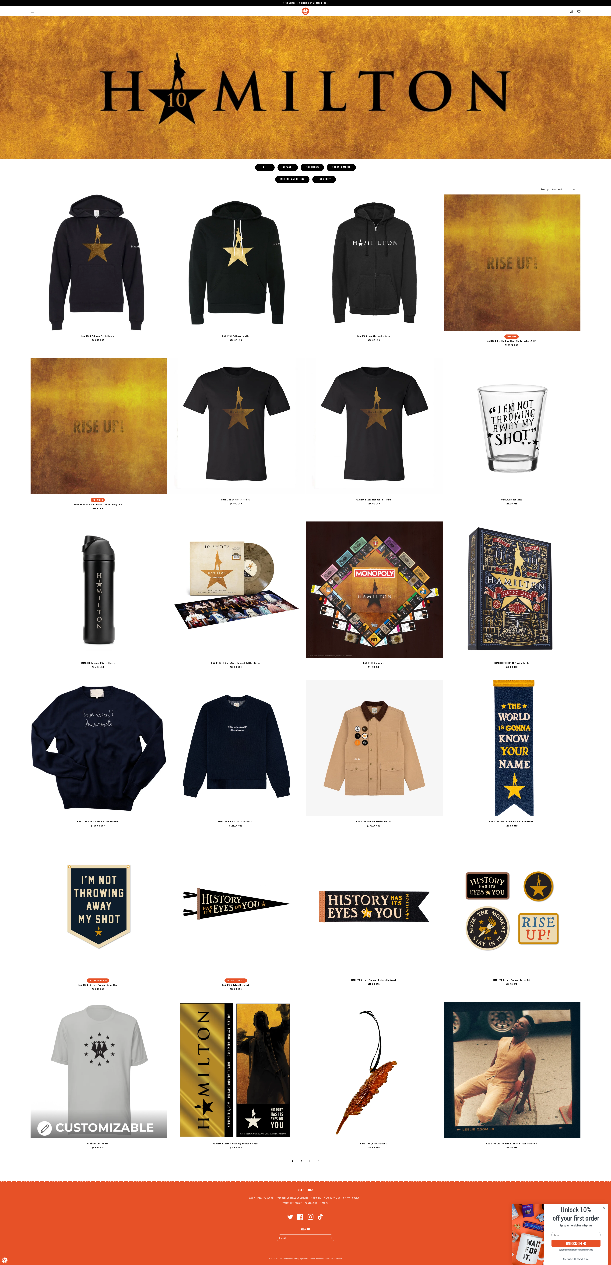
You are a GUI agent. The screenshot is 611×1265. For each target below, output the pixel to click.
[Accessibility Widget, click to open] (5, 1260)
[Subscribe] (330, 1238)
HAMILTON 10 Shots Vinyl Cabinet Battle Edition (235, 663)
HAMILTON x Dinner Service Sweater (236, 821)
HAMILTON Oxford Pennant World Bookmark (511, 821)
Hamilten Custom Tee (98, 1143)
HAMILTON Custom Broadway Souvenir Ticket (235, 1143)
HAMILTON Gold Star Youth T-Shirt (373, 499)
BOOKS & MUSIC (341, 167)
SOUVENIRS (312, 167)
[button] (32, 11)
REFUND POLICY (332, 1197)
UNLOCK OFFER (576, 1243)
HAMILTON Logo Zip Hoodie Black (373, 336)
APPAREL (288, 167)
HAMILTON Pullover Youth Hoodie (97, 336)
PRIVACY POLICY (351, 1197)
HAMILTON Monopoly (373, 663)
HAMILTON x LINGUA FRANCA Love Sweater (97, 821)
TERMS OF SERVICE (292, 1203)
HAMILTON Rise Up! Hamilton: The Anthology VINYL (511, 341)
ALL (265, 167)
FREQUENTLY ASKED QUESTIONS (292, 1197)
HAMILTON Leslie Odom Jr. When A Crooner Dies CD (511, 1143)
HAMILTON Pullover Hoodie (235, 336)
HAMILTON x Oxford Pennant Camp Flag (97, 985)
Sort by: (545, 189)
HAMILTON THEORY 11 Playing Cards (511, 663)
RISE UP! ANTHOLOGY (292, 179)
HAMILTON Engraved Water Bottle (98, 663)
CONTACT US (311, 1203)
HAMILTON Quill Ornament (373, 1143)
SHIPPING (316, 1197)
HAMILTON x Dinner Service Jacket (373, 821)
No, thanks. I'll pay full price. (576, 1258)
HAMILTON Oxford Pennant (235, 985)
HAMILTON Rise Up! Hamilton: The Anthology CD (98, 504)
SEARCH (324, 1203)
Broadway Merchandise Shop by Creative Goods (295, 1259)
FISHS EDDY (324, 179)
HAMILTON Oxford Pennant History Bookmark (373, 980)
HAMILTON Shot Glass (511, 499)
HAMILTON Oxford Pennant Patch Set (511, 980)
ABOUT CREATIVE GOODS (261, 1197)
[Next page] (318, 1160)
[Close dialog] (604, 1208)
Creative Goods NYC (334, 1259)
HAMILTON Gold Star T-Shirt (235, 499)
